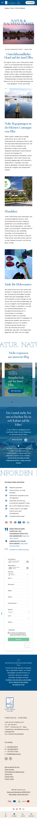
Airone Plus (8, 774)
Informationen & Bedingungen (14, 772)
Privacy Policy (9, 779)
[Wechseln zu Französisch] (16, 809)
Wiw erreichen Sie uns (12, 767)
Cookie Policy (9, 776)
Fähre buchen (9, 769)
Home (7, 8)
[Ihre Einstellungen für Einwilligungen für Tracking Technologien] (1, 613)
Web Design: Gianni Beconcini (18, 794)
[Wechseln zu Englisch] (13, 809)
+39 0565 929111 (12, 747)
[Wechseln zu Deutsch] (20, 809)
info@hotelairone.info (14, 754)
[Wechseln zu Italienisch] (23, 809)
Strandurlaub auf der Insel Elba (16, 381)
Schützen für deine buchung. (19, 549)
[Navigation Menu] (2, 3)
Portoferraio (8, 67)
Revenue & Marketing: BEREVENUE (18, 792)
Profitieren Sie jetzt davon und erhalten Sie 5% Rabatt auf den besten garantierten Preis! (18, 682)
